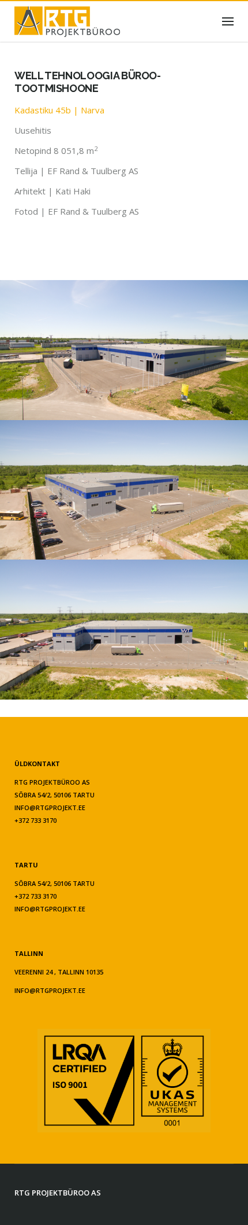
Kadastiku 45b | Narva (59, 110)
